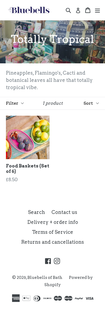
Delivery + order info (52, 222)
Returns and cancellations (52, 242)
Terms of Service (52, 232)
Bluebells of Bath (44, 277)
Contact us (64, 212)
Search (36, 212)
